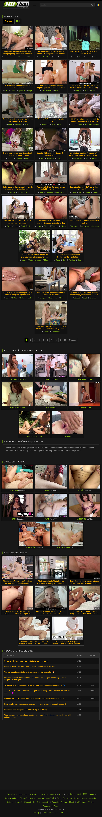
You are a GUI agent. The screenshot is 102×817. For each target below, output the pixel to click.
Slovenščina (34, 794)
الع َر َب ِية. (50, 798)
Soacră (12, 192)
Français (55, 802)
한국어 (78, 794)
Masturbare (77, 158)
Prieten (63, 226)
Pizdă (13, 91)
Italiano (10, 802)
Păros (46, 226)
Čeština (32, 798)
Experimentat (47, 91)
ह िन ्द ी (81, 802)
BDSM (14, 298)
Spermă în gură (10, 57)
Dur (55, 57)
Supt (30, 91)
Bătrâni (95, 192)
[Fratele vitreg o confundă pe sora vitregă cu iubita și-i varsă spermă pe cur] (34, 628)
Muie (31, 57)
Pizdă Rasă (25, 226)
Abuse (51, 813)
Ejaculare (60, 192)
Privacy (36, 813)
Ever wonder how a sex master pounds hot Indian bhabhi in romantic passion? (35, 704)
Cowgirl (59, 158)
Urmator (72, 340)
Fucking (72, 260)
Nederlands (22, 794)
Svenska (45, 802)
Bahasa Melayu (11, 798)
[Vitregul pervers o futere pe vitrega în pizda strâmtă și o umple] (51, 598)
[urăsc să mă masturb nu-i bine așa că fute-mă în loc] (84, 38)
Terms (44, 813)
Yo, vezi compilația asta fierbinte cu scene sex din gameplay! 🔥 (29, 672)
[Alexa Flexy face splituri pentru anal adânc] (84, 207)
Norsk (61, 794)
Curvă (62, 57)
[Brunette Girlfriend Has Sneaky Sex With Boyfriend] (51, 139)
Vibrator (54, 226)
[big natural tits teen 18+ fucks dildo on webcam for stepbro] (84, 173)
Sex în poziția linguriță (90, 226)
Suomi (91, 794)
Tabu (58, 260)
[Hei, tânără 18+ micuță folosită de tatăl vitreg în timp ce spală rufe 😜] (84, 72)
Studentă (49, 192)
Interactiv (74, 226)
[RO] (98, 5)
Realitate (50, 158)
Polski (76, 798)
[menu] (34, 5)
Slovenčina (11, 794)
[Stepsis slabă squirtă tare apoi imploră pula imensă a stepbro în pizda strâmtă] (17, 598)
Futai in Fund (25, 298)
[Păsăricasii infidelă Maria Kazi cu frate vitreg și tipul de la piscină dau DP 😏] (51, 567)
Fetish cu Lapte (35, 260)
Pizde (9, 226)
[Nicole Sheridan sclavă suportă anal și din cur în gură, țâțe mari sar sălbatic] (17, 279)
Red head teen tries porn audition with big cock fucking (25, 710)
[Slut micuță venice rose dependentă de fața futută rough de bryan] (17, 139)
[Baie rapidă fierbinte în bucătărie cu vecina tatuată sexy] (51, 279)
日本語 (71, 802)
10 (65, 340)
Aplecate (21, 91)
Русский (18, 802)
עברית (69, 798)
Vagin (24, 260)
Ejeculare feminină (92, 125)
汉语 (85, 794)
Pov (74, 57)
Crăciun (93, 298)
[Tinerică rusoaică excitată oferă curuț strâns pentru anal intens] (17, 106)
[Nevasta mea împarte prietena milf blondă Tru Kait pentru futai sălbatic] (51, 38)
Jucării (94, 158)
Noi (18, 21)
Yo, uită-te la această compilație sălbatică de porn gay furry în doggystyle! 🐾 (34, 685)
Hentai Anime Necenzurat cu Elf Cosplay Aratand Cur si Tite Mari (29, 666)
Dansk (56, 806)
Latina (88, 57)
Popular (8, 21)
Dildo (74, 192)
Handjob (45, 125)
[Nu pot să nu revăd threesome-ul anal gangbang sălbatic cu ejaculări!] (17, 38)
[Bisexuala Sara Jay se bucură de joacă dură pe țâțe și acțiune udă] (34, 241)
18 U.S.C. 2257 (62, 813)
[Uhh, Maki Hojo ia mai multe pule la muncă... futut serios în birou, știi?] (84, 106)
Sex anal (22, 57)
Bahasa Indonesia (88, 798)
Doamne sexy (76, 125)
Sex (6, 91)
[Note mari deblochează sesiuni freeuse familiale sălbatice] (67, 241)
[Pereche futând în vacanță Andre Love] (51, 106)
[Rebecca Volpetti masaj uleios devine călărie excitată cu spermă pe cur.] (67, 628)
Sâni (49, 57)
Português (61, 798)
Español (27, 802)
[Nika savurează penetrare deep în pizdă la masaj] (17, 72)
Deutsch (44, 794)
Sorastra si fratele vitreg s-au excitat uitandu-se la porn (26, 661)
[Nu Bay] (16, 5)
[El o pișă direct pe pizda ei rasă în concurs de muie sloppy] (17, 207)
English (64, 802)
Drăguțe (78, 91)
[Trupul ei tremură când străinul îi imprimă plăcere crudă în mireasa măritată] (51, 72)
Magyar (41, 798)
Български (47, 806)
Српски (53, 794)
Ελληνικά (23, 798)
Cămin (46, 332)
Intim (39, 226)
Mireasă (58, 91)
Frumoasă (53, 298)
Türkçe (91, 802)
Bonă (81, 57)
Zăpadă (77, 298)
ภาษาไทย (69, 794)
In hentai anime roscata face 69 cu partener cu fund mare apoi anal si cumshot (35, 698)
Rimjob (41, 57)
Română (36, 802)
